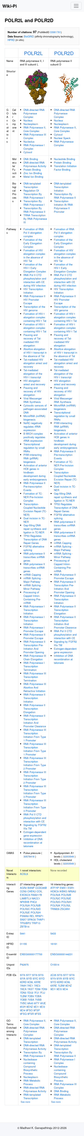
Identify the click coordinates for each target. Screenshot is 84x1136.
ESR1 (71, 888)
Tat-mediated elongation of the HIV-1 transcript (32, 373)
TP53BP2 (25, 923)
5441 (22, 933)
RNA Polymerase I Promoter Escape (34, 629)
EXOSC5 (25, 895)
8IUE (43, 1003)
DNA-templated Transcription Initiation (62, 187)
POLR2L (33, 52)
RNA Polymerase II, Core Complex (34, 129)
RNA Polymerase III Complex (34, 136)
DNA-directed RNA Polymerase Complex (34, 113)
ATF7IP (54, 888)
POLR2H (36, 912)
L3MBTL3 (25, 898)
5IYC (35, 978)
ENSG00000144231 (61, 954)
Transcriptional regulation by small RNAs (34, 447)
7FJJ (42, 992)
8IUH (23, 1006)
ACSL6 (24, 874)
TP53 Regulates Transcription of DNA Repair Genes (35, 539)
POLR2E (25, 912)
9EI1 (36, 1006)
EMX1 (63, 888)
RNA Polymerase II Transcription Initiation (34, 698)
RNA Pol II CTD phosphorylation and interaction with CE (34, 817)
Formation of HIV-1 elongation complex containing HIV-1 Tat (34, 317)
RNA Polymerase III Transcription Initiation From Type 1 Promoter (34, 735)
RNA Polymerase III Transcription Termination (34, 676)
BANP (31, 888)
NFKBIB (24, 902)
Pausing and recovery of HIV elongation (32, 391)
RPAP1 (39, 916)
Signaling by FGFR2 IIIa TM (34, 826)
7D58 (37, 989)
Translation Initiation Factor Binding (65, 167)
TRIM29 (54, 909)
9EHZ (29, 1006)
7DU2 (30, 992)
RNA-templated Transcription (32, 1096)
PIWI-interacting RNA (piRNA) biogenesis (32, 458)
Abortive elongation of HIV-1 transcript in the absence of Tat (35, 352)
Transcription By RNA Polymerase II (34, 209)
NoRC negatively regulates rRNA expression (32, 426)
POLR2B (36, 905)
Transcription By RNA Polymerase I (34, 202)
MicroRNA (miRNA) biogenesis (34, 417)
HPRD (11, 40)
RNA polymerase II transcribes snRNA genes (34, 557)
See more (25, 1101)
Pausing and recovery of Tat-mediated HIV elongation (32, 340)
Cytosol (27, 152)
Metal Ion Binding (33, 176)
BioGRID (29, 36)
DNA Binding (30, 159)
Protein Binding (32, 169)
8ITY (36, 1003)
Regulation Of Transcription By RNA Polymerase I (34, 194)
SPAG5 (31, 919)
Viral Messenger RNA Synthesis (32, 400)
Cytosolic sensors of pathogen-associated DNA (35, 408)
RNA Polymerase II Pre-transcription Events (34, 486)
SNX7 (23, 919)
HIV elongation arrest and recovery (34, 382)
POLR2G (55, 902)
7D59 (44, 989)
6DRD (23, 982)
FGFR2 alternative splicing (33, 548)
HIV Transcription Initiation (33, 290)
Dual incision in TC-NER (34, 520)
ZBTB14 (24, 926)
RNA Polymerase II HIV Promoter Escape (34, 299)
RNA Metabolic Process (31, 1082)
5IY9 (40, 975)
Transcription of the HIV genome (34, 308)
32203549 (68, 856)
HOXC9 (54, 891)
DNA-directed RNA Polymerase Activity (34, 164)
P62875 (24, 964)
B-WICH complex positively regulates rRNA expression (34, 437)
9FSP (36, 1010)
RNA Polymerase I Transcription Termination (34, 666)
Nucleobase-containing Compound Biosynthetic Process (30, 1066)
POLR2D (64, 52)
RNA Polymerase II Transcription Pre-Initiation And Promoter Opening (34, 647)
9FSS (38, 1014)
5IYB (29, 978)
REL (31, 916)
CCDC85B (41, 888)
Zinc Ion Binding (32, 173)
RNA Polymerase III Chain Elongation (34, 657)
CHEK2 (31, 891)
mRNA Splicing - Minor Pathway (32, 587)
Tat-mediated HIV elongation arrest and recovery (35, 363)
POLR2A (25, 905)
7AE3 (37, 985)
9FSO (29, 1010)
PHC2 (33, 902)
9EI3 (42, 1006)
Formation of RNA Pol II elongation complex (33, 232)
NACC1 (36, 898)
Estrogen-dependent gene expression (34, 833)
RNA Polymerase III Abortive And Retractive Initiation (34, 687)
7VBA (31, 999)
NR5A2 (72, 891)
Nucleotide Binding (64, 159)
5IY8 (34, 975)
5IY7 (28, 975)
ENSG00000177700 (31, 954)
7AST (30, 989)
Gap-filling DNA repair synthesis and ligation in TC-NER (34, 528)
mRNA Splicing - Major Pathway (32, 579)
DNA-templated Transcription (32, 185)
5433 (53, 933)
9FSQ (23, 1014)
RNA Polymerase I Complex (34, 146)
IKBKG (63, 891)
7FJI (36, 992)
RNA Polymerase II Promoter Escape (34, 636)
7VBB (38, 999)
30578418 (28, 856)
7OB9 (30, 996)
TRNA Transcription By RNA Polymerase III (35, 218)
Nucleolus (29, 141)
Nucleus (28, 120)
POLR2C (25, 909)
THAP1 (41, 919)
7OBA (38, 996)
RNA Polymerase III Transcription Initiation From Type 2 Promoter (34, 763)
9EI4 (22, 1010)
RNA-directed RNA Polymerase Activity (34, 1089)
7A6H (23, 985)
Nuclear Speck (62, 138)
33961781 (55, 32)
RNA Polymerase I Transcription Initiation (34, 609)
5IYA (22, 978)
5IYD (42, 978)
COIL (39, 891)
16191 (53, 944)
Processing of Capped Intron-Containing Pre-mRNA (32, 597)
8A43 (30, 1003)
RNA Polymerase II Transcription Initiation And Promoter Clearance (34, 721)
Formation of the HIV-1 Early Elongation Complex (34, 267)
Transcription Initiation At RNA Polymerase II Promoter (63, 206)
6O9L (30, 982)
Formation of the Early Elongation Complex (32, 243)
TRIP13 (36, 923)
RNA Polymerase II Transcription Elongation (34, 708)
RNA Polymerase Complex (63, 143)
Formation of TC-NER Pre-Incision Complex (33, 497)
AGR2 (23, 888)
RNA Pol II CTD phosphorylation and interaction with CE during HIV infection (34, 280)
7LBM (23, 996)
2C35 (53, 975)
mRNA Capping (32, 574)
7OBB (23, 999)
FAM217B (36, 895)
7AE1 (30, 985)
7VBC (23, 1003)
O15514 (54, 964)
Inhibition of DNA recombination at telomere (33, 842)
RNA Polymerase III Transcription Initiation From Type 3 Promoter (34, 791)
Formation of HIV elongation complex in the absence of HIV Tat (34, 255)
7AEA (23, 989)
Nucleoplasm (30, 124)
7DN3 (23, 992)
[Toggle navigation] (76, 6)
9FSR (30, 1014)
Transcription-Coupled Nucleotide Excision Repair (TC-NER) (35, 509)
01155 (23, 944)
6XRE (37, 982)
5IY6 (22, 975)
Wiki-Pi (9, 6)
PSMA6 (24, 916)
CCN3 (23, 891)
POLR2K (55, 905)
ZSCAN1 (65, 909)
